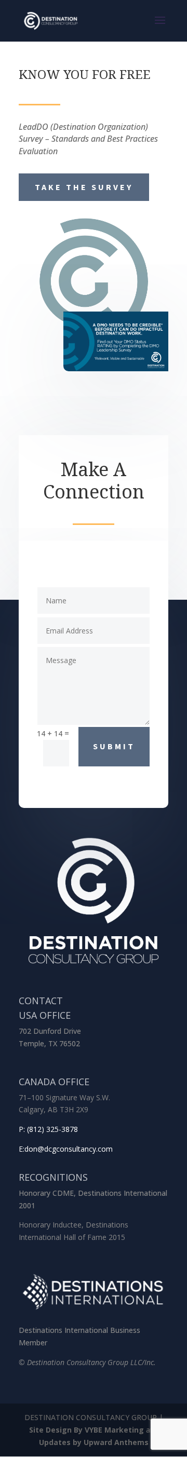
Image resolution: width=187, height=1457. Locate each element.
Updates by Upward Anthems (94, 1442)
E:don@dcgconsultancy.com (66, 1149)
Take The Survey (84, 187)
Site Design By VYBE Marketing (86, 1430)
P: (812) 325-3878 (48, 1129)
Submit (114, 746)
